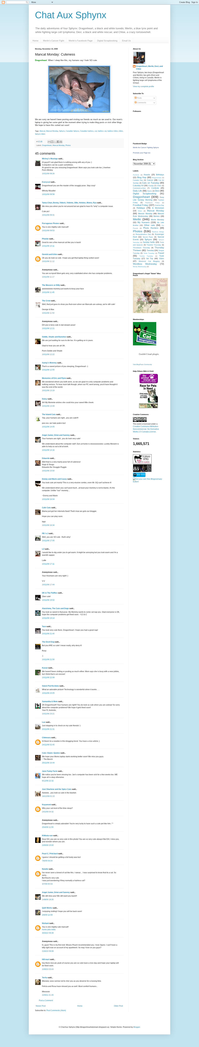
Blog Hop (141, 177)
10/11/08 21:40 (48, 634)
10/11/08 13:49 (48, 406)
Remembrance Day (143, 234)
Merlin (137, 219)
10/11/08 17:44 (48, 585)
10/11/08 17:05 (48, 541)
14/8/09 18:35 (48, 899)
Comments (141, 103)
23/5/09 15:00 (48, 845)
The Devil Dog (48, 642)
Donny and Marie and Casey (54, 479)
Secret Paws (148, 237)
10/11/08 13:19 (48, 390)
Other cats (149, 225)
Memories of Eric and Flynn (54, 378)
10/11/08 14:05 (48, 427)
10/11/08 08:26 (48, 174)
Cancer (150, 180)
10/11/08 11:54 (48, 313)
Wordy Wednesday (139, 266)
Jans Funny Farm (49, 771)
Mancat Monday (52, 131)
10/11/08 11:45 (48, 292)
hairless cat (102, 131)
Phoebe (45, 239)
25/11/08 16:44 (48, 763)
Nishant (45, 923)
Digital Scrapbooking (107, 40)
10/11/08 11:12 (48, 261)
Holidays (141, 208)
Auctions (136, 175)
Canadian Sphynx (72, 131)
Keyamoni (46, 805)
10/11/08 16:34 (48, 525)
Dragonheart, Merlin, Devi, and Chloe (149, 67)
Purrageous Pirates (50, 223)
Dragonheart (47, 145)
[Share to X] (55, 141)
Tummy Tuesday (146, 256)
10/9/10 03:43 (48, 969)
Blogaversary (156, 177)
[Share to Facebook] (58, 141)
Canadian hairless (87, 131)
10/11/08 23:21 (48, 714)
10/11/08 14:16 (48, 450)
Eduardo (45, 458)
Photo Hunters (150, 228)
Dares (149, 191)
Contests (155, 188)
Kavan (45, 668)
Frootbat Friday (140, 205)
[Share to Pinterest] (60, 141)
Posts (139, 98)
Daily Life (137, 190)
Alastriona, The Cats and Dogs (55, 608)
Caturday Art (138, 186)
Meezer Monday (145, 214)
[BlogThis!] (52, 141)
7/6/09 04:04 (47, 861)
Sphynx (62, 131)
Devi (157, 190)
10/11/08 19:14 (48, 618)
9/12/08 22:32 (48, 781)
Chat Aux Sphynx (70, 15)
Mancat (42, 131)
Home (35, 40)
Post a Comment (46, 1000)
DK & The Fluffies (49, 593)
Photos (68, 145)
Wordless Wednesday (145, 264)
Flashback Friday (152, 202)
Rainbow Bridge (158, 232)
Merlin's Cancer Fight (53, 40)
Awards (147, 175)
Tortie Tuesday (148, 253)
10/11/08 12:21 (48, 328)
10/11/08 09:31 (48, 215)
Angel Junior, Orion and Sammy (56, 435)
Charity (151, 186)
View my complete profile (143, 86)
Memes (156, 216)
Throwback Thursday (141, 248)
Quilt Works (47, 908)
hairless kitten (112, 131)
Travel (161, 253)
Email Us (126, 40)
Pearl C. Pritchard (50, 854)
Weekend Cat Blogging (149, 261)
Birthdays (160, 175)
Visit (142, 364)
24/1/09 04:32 (48, 812)
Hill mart (45, 959)
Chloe (159, 186)
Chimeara (46, 737)
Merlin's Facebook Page (81, 40)
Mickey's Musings (50, 159)
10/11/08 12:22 (48, 354)
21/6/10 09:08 (48, 951)
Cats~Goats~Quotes (51, 753)
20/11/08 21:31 (48, 729)
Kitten (140, 211)
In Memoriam (158, 208)
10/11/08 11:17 (48, 277)
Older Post (118, 1006)
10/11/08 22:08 (48, 677)
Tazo (44, 626)
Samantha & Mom (50, 701)
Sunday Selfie (149, 242)
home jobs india (49, 929)
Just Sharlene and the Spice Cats (56, 789)
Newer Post (41, 1006)
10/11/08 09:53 (48, 230)
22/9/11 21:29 (47, 995)
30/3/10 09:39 (48, 933)
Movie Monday (157, 220)
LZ (43, 549)
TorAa (44, 978)
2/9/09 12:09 (47, 915)
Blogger (136, 1027)
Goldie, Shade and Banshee (54, 337)
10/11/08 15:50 (48, 471)
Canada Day (138, 180)
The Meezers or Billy (51, 285)
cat (96, 131)
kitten (121, 131)
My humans (143, 222)
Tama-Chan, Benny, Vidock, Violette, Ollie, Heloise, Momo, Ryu (69, 203)
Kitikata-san (47, 835)
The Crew (46, 301)
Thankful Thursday (153, 245)
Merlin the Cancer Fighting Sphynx (146, 147)
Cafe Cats (46, 508)
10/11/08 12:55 (48, 370)
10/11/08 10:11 (48, 246)
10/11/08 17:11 (48, 564)
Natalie (45, 869)
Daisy (44, 399)
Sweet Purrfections (50, 686)
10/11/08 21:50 (48, 659)
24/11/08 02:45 (48, 745)
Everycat (46, 182)
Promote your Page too (141, 153)
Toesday (150, 250)
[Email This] (49, 141)
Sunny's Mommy (49, 363)
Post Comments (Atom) (56, 1010)
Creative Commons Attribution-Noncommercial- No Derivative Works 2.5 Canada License (146, 429)
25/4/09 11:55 (47, 827)
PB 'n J (45, 533)
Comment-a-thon (139, 188)
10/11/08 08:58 (48, 194)
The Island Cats (49, 414)
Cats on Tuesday (150, 183)
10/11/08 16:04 (48, 499)
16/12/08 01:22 (48, 796)
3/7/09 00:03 (47, 884)
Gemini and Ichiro (49, 254)
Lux (43, 722)
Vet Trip (149, 258)
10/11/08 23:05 (48, 693)
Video (161, 258)
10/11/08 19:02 (48, 600)
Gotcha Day (159, 205)
